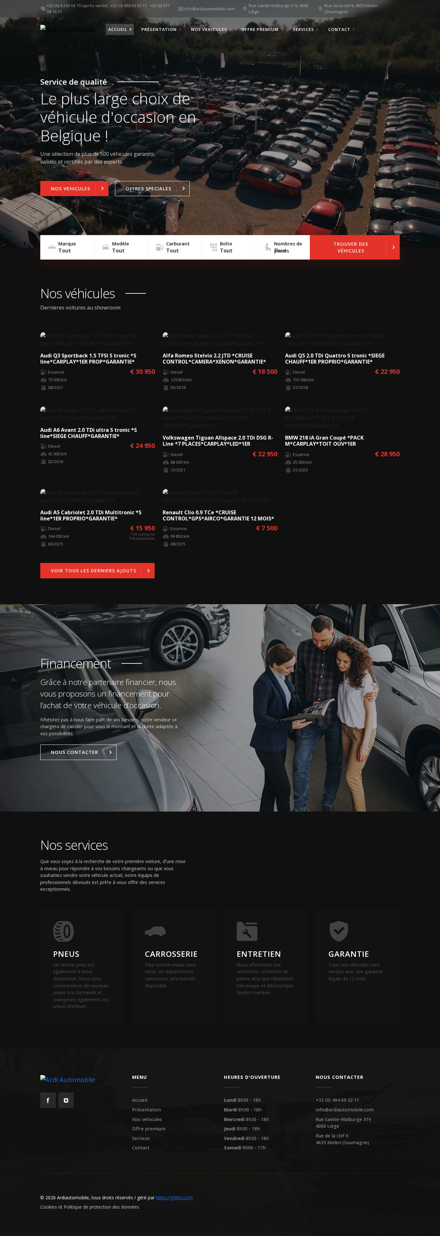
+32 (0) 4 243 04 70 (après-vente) (78, 5)
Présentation (146, 1110)
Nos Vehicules (70, 188)
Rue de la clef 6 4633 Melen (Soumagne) (342, 1139)
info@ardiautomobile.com (345, 1110)
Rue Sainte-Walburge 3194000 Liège (343, 1122)
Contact (140, 1148)
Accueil (139, 1100)
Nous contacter (74, 752)
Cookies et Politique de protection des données (89, 1207)
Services (141, 1138)
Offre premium (149, 1129)
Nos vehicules (147, 1119)
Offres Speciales (148, 188)
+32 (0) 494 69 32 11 (129, 5)
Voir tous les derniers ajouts (93, 570)
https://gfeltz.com (174, 1197)
